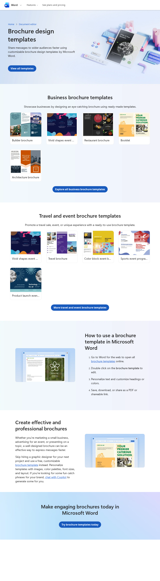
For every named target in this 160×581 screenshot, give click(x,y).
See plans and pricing (53, 4)
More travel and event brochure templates (80, 307)
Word (14, 5)
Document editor (28, 24)
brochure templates (103, 361)
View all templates (22, 68)
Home (11, 24)
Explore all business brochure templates (80, 189)
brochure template (26, 465)
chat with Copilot (55, 477)
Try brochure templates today (80, 524)
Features (31, 4)
